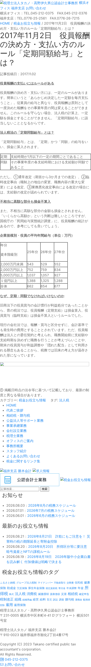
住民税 (79, 582)
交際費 (70, 582)
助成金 (11, 588)
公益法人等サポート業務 (25, 420)
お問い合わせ (35, 8)
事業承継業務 (16, 425)
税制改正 (7, 599)
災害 (64, 594)
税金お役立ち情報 (32, 400)
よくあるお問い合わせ (23, 456)
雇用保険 (20, 605)
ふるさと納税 (7, 582)
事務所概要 (14, 446)
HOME (11, 405)
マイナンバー (45, 582)
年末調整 (71, 588)
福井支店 (17, 8)
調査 (61, 599)
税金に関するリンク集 (23, 461)
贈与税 (69, 599)
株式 (11, 594)
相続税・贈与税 (18, 415)
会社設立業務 (16, 430)
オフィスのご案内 (19, 441)
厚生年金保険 (36, 588)
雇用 (9, 604)
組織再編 (27, 599)
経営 (36, 599)
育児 (49, 599)
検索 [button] (44, 489)
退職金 (78, 599)
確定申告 (84, 594)
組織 (18, 599)
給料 (43, 599)
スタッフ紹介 (16, 451)
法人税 (64, 400)
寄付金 (61, 588)
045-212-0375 (16, 659)
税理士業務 (14, 436)
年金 (81, 588)
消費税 (32, 594)
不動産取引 (60, 582)
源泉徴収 (55, 594)
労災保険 (22, 588)
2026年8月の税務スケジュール (52, 505)
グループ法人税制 (26, 582)
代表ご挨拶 (14, 410)
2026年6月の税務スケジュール (51, 515)
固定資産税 (51, 588)
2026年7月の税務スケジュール (50, 510)
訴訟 (55, 599)
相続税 (73, 594)
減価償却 (43, 594)
